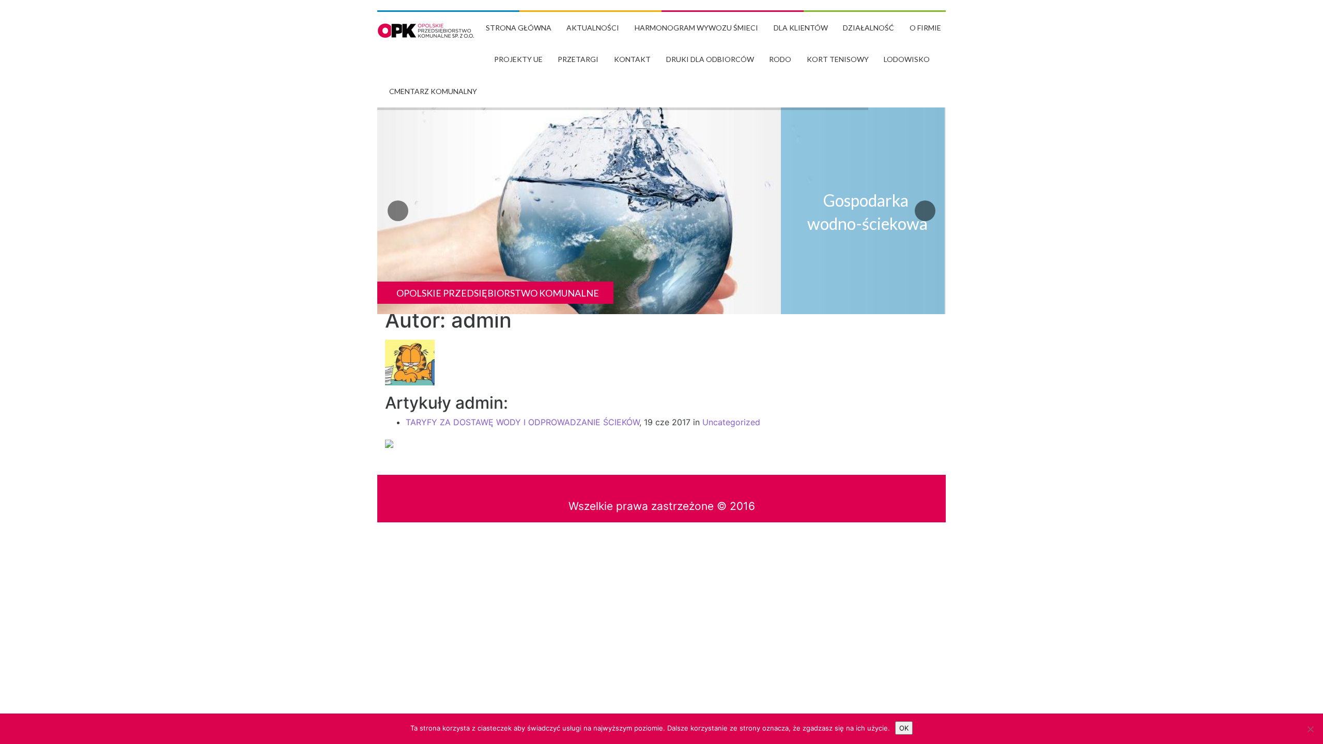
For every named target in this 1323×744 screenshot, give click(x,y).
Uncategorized (731, 422)
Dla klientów (801, 27)
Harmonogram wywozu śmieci (696, 27)
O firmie (925, 27)
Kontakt (632, 59)
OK (904, 728)
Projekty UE (518, 59)
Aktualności (592, 27)
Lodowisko (907, 59)
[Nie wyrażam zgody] (1310, 729)
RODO (780, 59)
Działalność (868, 27)
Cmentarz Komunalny (433, 91)
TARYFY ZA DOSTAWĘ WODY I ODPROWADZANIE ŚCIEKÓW (522, 422)
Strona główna (518, 27)
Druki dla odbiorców (710, 59)
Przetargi (578, 59)
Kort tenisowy (838, 59)
